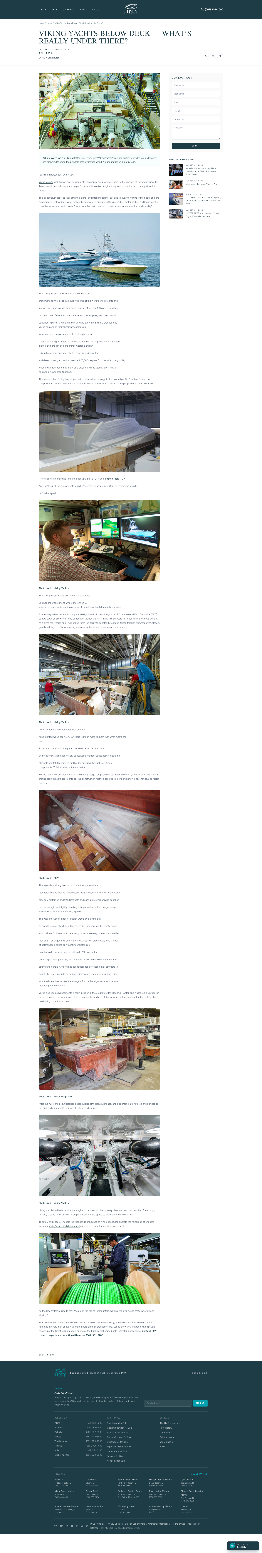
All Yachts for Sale (116, 1460)
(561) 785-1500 (94, 1445)
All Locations (199, 1474)
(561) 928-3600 (94, 1454)
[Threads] (82, 1526)
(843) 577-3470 (156, 1512)
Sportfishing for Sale (117, 1423)
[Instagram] (67, 1526)
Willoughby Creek (126, 1506)
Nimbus (58, 1445)
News (83, 9)
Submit (196, 146)
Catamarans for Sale (117, 1451)
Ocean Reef (92, 1491)
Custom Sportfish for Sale (119, 1427)
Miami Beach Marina (64, 1491)
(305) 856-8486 (61, 1497)
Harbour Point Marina (128, 1479)
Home (41, 23)
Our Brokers (165, 1432)
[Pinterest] (87, 1526)
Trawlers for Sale (115, 1456)
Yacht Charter (166, 1442)
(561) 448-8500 (94, 1436)
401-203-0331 (187, 1512)
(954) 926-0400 (156, 1485)
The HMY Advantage (170, 1423)
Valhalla (58, 1432)
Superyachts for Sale (117, 1442)
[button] (99, 111)
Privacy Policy (97, 1523)
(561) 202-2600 (214, 9)
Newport (185, 1506)
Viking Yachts (46, 182)
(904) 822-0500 (187, 1485)
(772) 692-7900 (92, 1512)
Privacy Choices (115, 1523)
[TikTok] (77, 1526)
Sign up (200, 1403)
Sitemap (94, 1528)
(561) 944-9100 (94, 1450)
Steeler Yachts (61, 1454)
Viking (57, 1423)
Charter (68, 9)
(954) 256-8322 (61, 1485)
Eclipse (57, 1436)
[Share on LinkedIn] (220, 56)
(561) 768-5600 (94, 1427)
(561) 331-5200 (94, 1335)
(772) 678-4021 (187, 1501)
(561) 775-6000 (60, 1512)
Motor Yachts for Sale (117, 1432)
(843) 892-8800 (94, 1432)
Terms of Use (178, 1523)
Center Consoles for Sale (119, 1437)
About (96, 9)
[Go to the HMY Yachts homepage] (131, 9)
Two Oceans (60, 1441)
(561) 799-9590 (124, 1485)
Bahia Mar (59, 1479)
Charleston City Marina (160, 1506)
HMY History (166, 1427)
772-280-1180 (91, 1485)
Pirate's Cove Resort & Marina (192, 1493)
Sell (55, 9)
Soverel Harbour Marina (66, 1506)
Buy (44, 9)
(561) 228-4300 (94, 1441)
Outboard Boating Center (130, 1491)
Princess (58, 1427)
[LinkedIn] (72, 1526)
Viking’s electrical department (64, 1226)
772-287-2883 (124, 1512)
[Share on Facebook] (206, 56)
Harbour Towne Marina (160, 1479)
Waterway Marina (94, 1506)
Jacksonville (187, 1479)
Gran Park (91, 1479)
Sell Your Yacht (167, 1437)
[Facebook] (55, 1526)
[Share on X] (213, 56)
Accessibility (194, 1523)
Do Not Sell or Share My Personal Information (147, 1523)
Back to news (47, 1355)
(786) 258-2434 (92, 1497)
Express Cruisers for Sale (119, 1446)
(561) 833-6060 (155, 1497)
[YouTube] (61, 1526)
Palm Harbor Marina (159, 1491)
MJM (56, 1450)
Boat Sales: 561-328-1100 (128, 1497)
